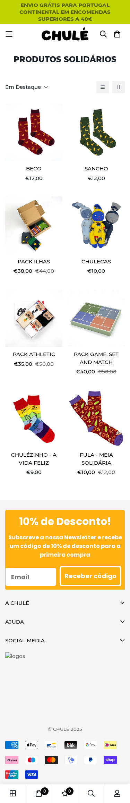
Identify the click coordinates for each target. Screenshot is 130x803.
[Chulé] (65, 34)
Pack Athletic (34, 354)
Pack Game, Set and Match (96, 358)
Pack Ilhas (34, 261)
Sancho (96, 168)
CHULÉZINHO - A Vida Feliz (34, 458)
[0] (38, 793)
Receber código (90, 576)
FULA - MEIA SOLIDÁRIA (96, 458)
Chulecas (96, 261)
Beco (34, 168)
